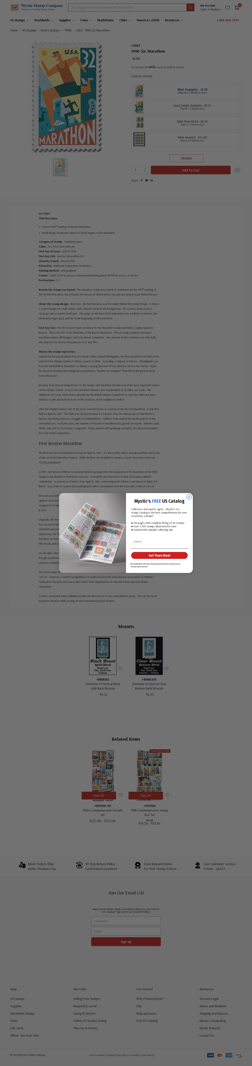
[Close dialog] (189, 497)
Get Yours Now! (159, 555)
